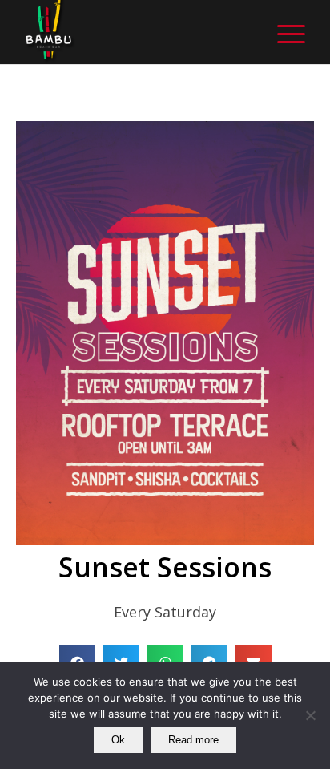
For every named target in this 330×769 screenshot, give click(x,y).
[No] (310, 715)
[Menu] (283, 32)
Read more (193, 740)
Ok (118, 740)
